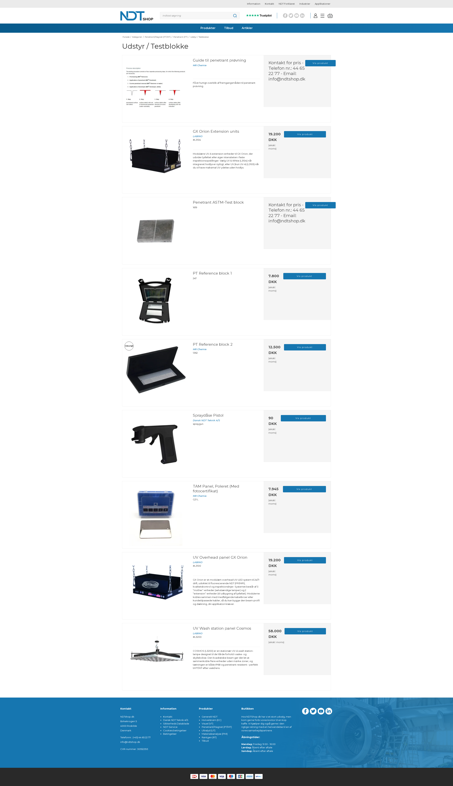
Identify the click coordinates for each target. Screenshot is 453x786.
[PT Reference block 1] (156, 302)
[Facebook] (285, 15)
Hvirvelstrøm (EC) (211, 720)
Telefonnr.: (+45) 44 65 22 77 (135, 737)
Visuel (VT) (207, 723)
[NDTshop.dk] (136, 15)
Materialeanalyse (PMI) (215, 733)
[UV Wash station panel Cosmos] (156, 657)
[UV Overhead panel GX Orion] (156, 586)
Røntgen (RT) (209, 737)
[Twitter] (291, 15)
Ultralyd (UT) (208, 730)
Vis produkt (320, 63)
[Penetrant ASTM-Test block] (156, 231)
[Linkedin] (302, 15)
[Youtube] (296, 15)
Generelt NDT (209, 716)
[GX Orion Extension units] (156, 160)
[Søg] (200, 15)
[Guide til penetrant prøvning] (156, 89)
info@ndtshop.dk (286, 79)
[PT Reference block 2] (156, 373)
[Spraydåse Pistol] (156, 444)
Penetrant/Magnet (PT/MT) (217, 726)
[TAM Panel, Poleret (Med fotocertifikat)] (156, 515)
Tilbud (205, 740)
